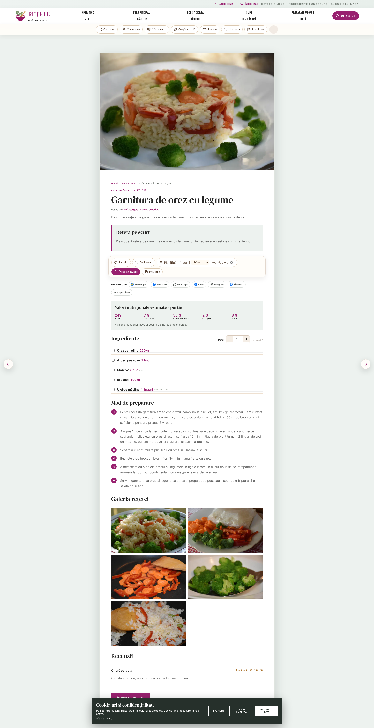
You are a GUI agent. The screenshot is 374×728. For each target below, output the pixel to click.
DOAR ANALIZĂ (241, 711)
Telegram (219, 284)
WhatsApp (182, 284)
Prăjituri (142, 19)
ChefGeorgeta (130, 209)
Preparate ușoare (303, 12)
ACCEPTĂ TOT (266, 711)
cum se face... (129, 183)
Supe (249, 12)
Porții (240, 339)
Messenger (139, 284)
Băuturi (195, 19)
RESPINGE (218, 711)
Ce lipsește (146, 262)
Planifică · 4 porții (177, 262)
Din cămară (249, 19)
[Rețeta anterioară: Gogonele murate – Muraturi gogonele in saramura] (8, 364)
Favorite (123, 262)
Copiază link (123, 292)
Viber (199, 284)
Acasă (114, 183)
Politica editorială (149, 209)
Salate (88, 19)
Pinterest (236, 284)
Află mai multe (104, 718)
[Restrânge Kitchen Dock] (273, 29)
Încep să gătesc (128, 271)
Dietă (303, 19)
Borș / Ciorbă (195, 12)
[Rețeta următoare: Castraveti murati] (365, 364)
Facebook (160, 284)
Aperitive (88, 12)
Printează (154, 271)
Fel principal (141, 12)
